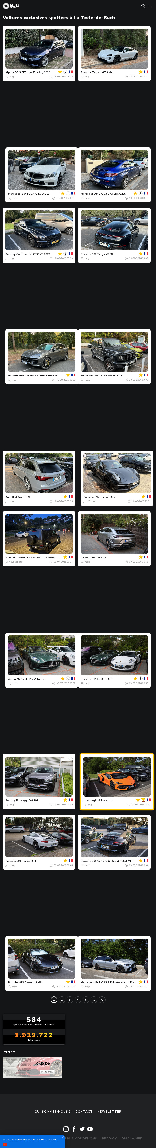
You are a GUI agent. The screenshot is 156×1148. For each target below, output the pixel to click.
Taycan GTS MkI (102, 72)
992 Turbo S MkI (105, 497)
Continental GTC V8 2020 (33, 254)
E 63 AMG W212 (39, 194)
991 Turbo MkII (26, 861)
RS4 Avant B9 (21, 497)
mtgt (11, 76)
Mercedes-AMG (90, 194)
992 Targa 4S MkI (103, 254)
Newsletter (110, 1111)
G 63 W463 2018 (111, 375)
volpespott (15, 561)
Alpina (9, 72)
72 (101, 1000)
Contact (84, 1111)
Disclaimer (132, 1138)
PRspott (91, 501)
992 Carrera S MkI (30, 982)
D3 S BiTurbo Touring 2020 (32, 72)
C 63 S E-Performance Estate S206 (123, 982)
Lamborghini (89, 557)
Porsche (86, 72)
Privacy (109, 1138)
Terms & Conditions (77, 1138)
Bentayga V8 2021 (28, 800)
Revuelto (106, 800)
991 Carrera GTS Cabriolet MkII (112, 861)
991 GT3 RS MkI (102, 679)
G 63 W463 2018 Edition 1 (43, 557)
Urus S (102, 557)
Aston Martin (16, 679)
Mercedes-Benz (18, 194)
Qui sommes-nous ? (53, 1111)
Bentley (10, 254)
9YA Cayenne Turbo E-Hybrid (38, 375)
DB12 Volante (35, 679)
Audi (8, 497)
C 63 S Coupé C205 (113, 194)
